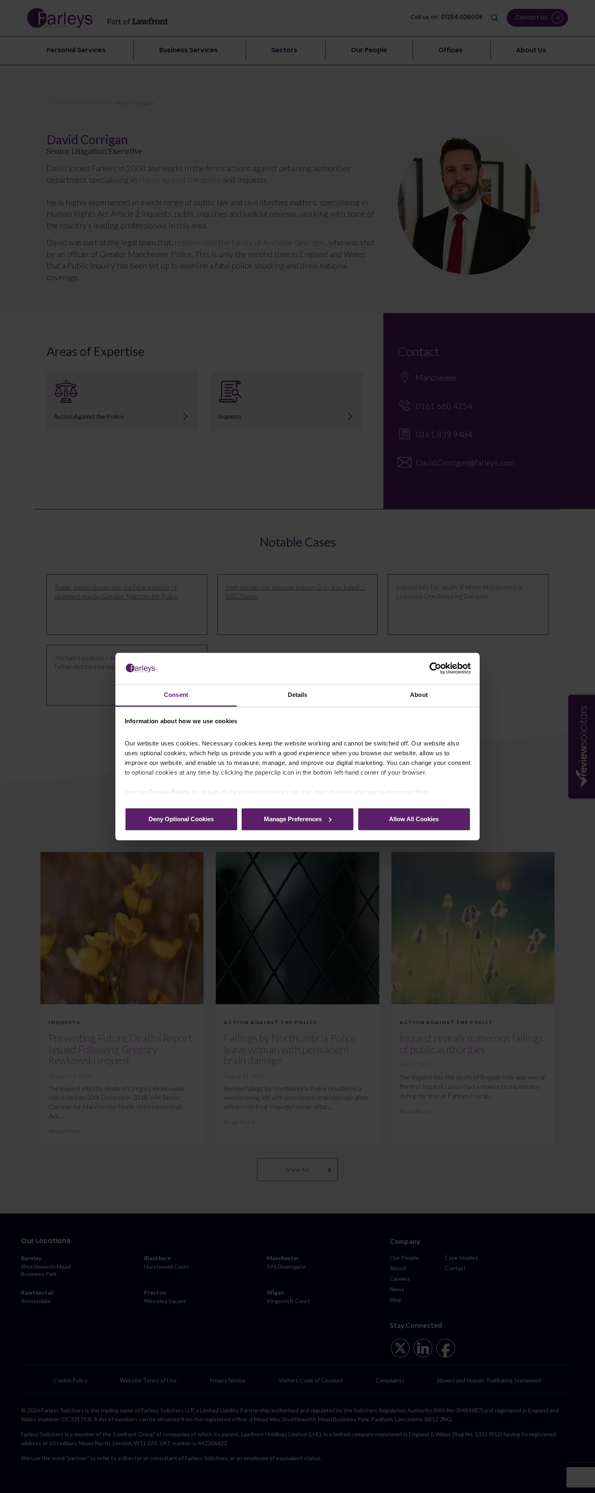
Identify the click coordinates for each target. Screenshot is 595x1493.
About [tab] (419, 694)
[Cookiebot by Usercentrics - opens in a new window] (435, 668)
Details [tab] (298, 694)
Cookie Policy (169, 791)
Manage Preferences (293, 819)
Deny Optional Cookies (181, 819)
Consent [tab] (176, 694)
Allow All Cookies (414, 819)
